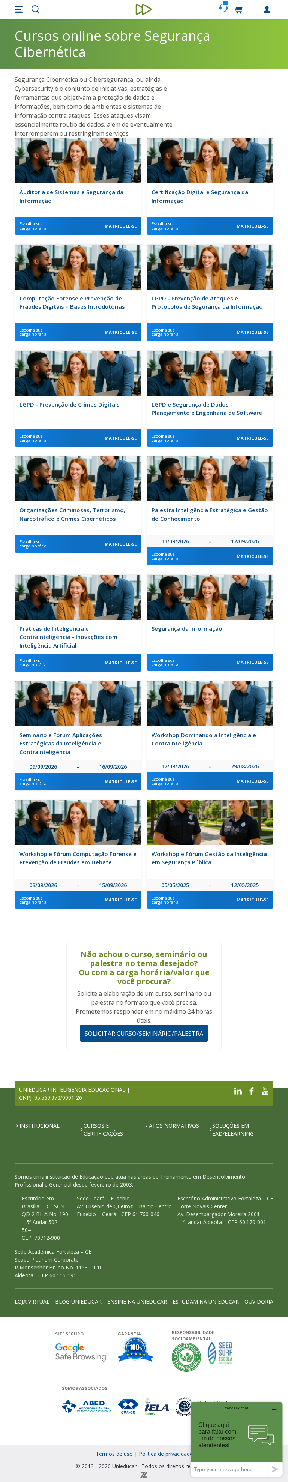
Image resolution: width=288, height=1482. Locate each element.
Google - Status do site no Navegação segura (80, 1352)
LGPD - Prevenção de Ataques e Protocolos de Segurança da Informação (207, 302)
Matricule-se (120, 226)
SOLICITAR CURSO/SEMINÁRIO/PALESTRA (144, 1033)
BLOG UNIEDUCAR (78, 1301)
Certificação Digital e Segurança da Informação (200, 196)
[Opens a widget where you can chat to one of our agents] (236, 1439)
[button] (20, 9)
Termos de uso (114, 1453)
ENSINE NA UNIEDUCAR (137, 1301)
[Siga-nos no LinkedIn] (238, 1090)
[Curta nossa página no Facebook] (251, 1090)
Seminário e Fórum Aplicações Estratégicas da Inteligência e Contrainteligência (61, 743)
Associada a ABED (87, 1406)
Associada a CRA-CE (128, 1406)
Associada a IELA (157, 1406)
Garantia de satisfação (136, 1350)
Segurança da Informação (187, 628)
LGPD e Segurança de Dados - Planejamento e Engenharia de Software (207, 408)
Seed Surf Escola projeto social (220, 1357)
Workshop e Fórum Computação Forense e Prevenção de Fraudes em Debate (78, 858)
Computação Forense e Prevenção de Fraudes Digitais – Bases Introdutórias (72, 302)
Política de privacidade (166, 1453)
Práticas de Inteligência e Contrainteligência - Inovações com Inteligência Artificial (68, 637)
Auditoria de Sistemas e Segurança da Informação (71, 196)
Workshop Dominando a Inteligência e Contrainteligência (204, 739)
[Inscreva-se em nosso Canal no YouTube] (265, 1090)
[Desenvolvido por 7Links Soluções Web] (144, 1474)
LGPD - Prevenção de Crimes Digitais (70, 404)
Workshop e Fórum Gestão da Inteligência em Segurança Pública (209, 858)
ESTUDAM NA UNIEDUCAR (205, 1301)
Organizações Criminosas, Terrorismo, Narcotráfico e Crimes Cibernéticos (72, 514)
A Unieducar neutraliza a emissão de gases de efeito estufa (186, 1357)
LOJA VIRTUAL (32, 1301)
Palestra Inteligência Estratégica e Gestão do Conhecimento (210, 514)
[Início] (144, 9)
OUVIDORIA (258, 1301)
